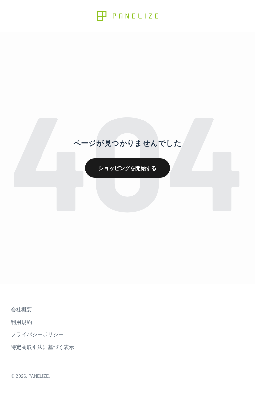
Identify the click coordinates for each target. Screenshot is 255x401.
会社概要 (21, 309)
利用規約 (21, 322)
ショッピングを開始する (127, 168)
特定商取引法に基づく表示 (42, 347)
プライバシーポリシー (37, 334)
